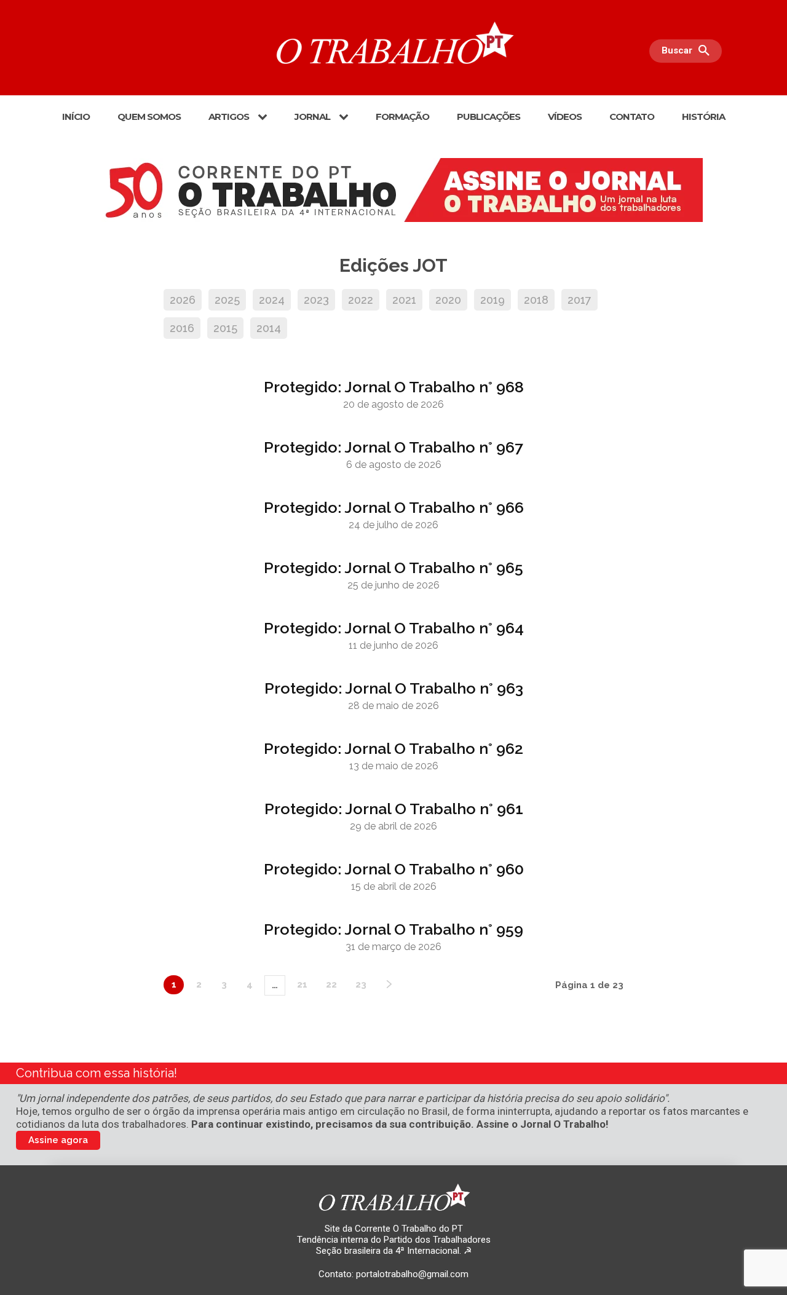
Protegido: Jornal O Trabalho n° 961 (393, 808)
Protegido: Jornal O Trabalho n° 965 (393, 567)
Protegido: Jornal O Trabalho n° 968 (394, 387)
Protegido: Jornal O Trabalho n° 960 (394, 869)
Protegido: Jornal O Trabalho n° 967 (393, 447)
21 (302, 984)
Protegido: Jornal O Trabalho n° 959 (393, 929)
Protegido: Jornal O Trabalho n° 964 (394, 628)
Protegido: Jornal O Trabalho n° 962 (393, 748)
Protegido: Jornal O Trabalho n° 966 (394, 507)
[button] (689, 51)
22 (331, 984)
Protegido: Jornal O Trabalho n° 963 (393, 688)
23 (360, 984)
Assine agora (58, 1140)
